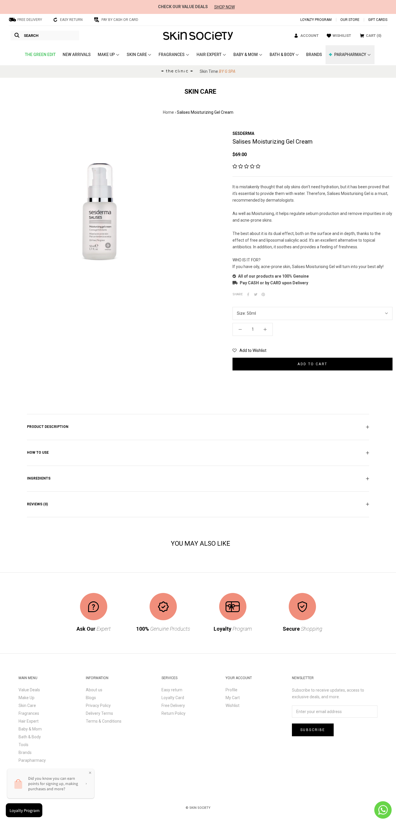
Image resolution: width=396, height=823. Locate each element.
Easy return (171, 690)
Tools (23, 744)
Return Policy (173, 713)
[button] (246, 166)
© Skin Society (198, 808)
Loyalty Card (172, 697)
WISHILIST (342, 35)
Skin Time (217, 71)
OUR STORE (349, 20)
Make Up (26, 697)
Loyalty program (316, 20)
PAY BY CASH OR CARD (119, 20)
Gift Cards (377, 20)
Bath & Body (30, 737)
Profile (231, 690)
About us (94, 690)
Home (168, 112)
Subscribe (312, 730)
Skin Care (27, 705)
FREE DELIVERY (29, 20)
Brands (25, 752)
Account (309, 35)
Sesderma (243, 133)
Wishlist (232, 705)
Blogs (91, 697)
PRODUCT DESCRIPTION (47, 427)
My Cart (233, 697)
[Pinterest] (263, 294)
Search (31, 35)
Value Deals (29, 690)
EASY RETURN (71, 20)
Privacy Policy (98, 705)
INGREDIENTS (38, 478)
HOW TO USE (38, 453)
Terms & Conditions (103, 721)
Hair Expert (29, 721)
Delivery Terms (99, 713)
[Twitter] (255, 294)
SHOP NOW (224, 7)
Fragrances (29, 713)
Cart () (374, 35)
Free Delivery (173, 705)
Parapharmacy (32, 760)
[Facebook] (248, 294)
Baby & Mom (30, 729)
